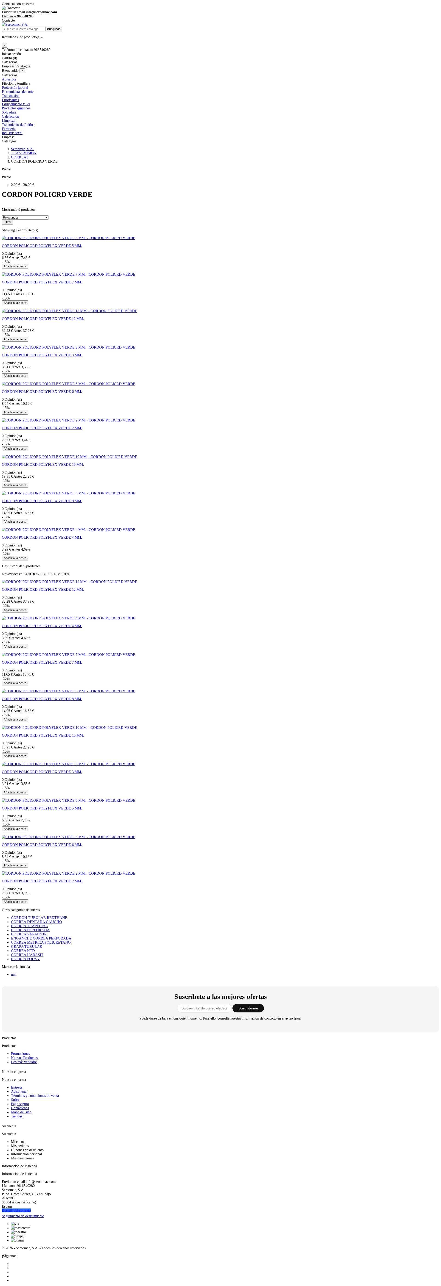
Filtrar (7, 222)
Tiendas (16, 1116)
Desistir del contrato (16, 1210)
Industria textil (12, 133)
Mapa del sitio (21, 1112)
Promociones (20, 1054)
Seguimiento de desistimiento (23, 1216)
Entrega (16, 1087)
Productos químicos (16, 108)
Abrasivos (9, 79)
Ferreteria (9, 129)
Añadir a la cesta (15, 266)
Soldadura (9, 112)
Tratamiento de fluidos (18, 125)
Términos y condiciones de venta (35, 1096)
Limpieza (8, 120)
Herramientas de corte (18, 92)
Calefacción (10, 116)
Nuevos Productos (24, 1058)
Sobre (15, 1100)
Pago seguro (20, 1104)
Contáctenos (20, 1108)
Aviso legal (19, 1091)
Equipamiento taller (16, 104)
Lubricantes (10, 100)
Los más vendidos (24, 1062)
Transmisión (11, 96)
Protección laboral (15, 87)
